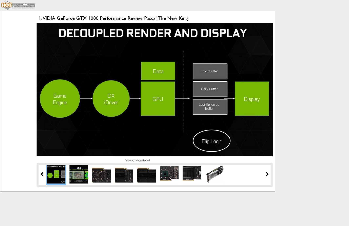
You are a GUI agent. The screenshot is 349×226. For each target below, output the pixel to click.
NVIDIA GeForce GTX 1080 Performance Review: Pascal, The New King (113, 18)
